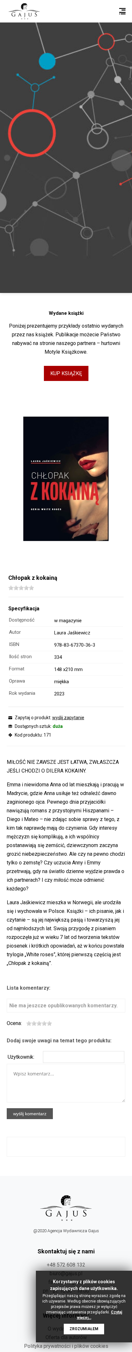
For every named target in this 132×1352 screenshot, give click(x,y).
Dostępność (22, 620)
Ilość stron (20, 656)
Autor (15, 632)
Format (16, 669)
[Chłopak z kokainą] (66, 479)
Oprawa (17, 681)
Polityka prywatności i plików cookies (66, 1346)
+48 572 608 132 (66, 1265)
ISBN (14, 644)
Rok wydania (22, 693)
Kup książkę (66, 373)
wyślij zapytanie (68, 717)
